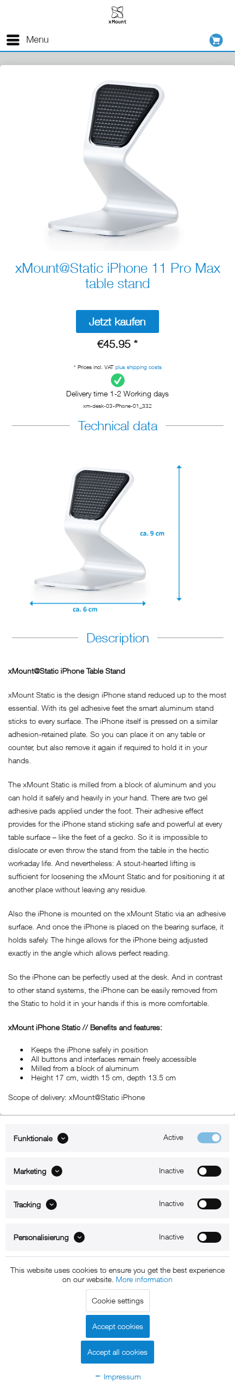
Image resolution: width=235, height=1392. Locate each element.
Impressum (121, 1376)
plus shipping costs (138, 367)
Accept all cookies (117, 1351)
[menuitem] (27, 40)
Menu (37, 39)
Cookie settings (118, 1300)
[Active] (209, 1137)
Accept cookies (117, 1326)
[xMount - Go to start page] (117, 14)
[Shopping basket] (218, 40)
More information (144, 1279)
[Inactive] (209, 1171)
